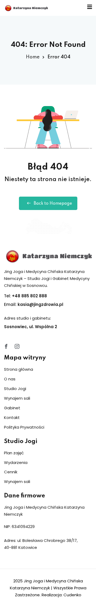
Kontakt (12, 417)
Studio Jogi (15, 388)
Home (32, 57)
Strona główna (18, 369)
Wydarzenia (15, 462)
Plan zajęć (14, 453)
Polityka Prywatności (24, 427)
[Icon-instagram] (17, 346)
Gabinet (12, 408)
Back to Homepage (53, 203)
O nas (9, 379)
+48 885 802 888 (29, 296)
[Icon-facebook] (6, 346)
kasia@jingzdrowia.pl (40, 304)
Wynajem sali (17, 398)
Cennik (10, 472)
